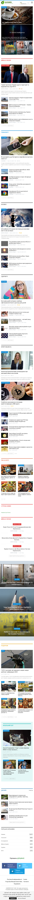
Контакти (26, 881)
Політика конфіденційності (14, 879)
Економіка (4, 352)
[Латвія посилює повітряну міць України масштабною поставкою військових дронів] (4, 113)
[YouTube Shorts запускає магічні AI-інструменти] (24, 764)
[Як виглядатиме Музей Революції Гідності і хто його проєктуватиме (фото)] (4, 810)
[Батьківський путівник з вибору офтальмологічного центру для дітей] (17, 290)
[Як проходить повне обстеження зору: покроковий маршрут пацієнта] (25, 48)
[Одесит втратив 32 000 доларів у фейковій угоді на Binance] (4, 414)
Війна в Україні (5, 65)
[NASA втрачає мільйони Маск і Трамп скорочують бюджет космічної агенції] (4, 257)
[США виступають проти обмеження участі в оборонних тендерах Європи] (4, 121)
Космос (4, 209)
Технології (21, 465)
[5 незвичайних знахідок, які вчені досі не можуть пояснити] (25, 703)
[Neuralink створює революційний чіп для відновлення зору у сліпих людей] (4, 328)
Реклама (4, 7)
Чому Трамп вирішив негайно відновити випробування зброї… (17, 608)
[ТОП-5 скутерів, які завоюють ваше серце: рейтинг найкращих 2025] (17, 659)
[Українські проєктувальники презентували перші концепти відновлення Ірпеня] (4, 803)
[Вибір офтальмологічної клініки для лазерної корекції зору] (4, 314)
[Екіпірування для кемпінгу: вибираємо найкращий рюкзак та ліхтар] (8, 703)
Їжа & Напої (4, 465)
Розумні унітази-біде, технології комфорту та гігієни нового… (17, 583)
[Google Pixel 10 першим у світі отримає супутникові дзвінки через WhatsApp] (9, 764)
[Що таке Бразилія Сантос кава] (17, 15)
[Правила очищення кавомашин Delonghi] (25, 470)
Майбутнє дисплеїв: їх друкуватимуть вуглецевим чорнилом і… (17, 633)
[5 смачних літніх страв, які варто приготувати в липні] (8, 486)
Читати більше (22, 898)
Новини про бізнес (6, 512)
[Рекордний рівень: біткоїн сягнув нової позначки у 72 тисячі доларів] (4, 442)
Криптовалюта (5, 382)
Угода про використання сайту (13, 881)
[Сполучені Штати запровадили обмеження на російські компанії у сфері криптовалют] (4, 428)
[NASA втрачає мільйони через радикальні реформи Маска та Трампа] (4, 265)
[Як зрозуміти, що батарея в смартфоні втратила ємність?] (17, 146)
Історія (20, 698)
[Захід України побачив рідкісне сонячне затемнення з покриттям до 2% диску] (4, 250)
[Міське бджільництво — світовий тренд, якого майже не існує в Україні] (4, 321)
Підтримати (17, 883)
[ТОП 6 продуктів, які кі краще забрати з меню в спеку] (25, 486)
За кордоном (17, 604)
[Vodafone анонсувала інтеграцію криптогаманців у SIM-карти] (17, 391)
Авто (3, 650)
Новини (3, 834)
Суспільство (21, 681)
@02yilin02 (20, 858)
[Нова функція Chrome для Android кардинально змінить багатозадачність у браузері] (4, 193)
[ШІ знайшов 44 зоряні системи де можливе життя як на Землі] (17, 218)
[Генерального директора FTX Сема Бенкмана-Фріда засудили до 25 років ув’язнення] (4, 421)
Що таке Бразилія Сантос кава (12, 22)
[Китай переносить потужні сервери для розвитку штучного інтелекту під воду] (9, 48)
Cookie (25, 879)
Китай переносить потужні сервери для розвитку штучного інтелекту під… (9, 51)
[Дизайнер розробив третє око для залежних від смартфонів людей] (4, 817)
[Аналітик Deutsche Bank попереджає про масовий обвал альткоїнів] (17, 360)
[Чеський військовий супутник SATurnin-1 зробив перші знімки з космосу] (4, 243)
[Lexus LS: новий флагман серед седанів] (8, 686)
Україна (3, 847)
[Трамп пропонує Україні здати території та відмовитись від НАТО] (17, 74)
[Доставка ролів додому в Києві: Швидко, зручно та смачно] (8, 470)
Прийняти (12, 898)
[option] (17, 481)
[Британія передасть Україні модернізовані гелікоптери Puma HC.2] (4, 99)
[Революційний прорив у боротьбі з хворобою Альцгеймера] (4, 335)
